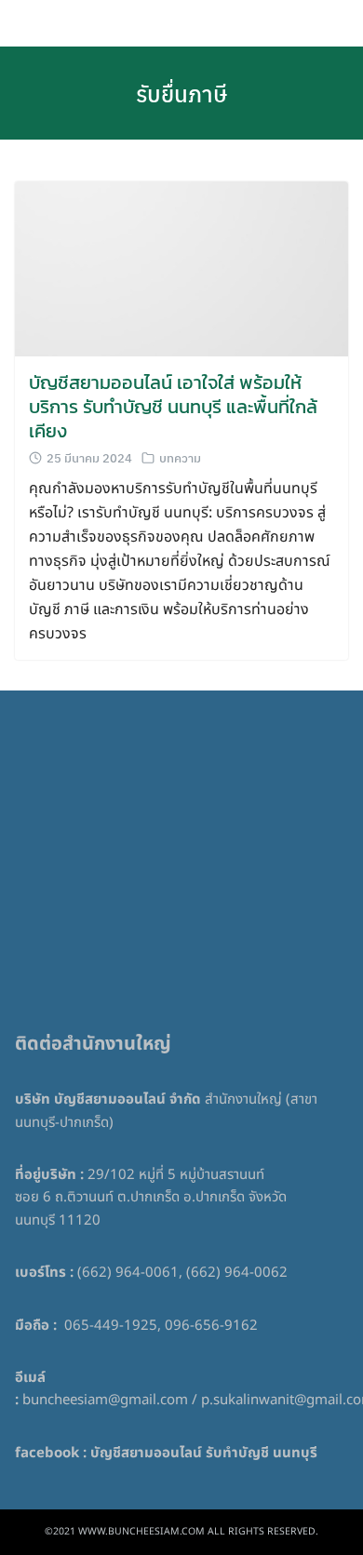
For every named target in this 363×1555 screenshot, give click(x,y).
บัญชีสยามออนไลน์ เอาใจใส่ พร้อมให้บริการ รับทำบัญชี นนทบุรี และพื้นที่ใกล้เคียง (173, 407)
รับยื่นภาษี (181, 93)
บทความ (180, 457)
